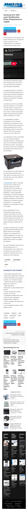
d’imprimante (6, 313)
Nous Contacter (8, 503)
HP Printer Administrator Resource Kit (22, 482)
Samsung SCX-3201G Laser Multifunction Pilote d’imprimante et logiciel (16, 411)
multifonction (13, 315)
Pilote (6, 264)
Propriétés (7, 259)
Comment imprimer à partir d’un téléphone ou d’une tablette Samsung (6, 451)
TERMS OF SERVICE (11, 506)
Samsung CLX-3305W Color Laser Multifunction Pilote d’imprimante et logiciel (21, 381)
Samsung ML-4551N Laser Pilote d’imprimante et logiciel (14, 379)
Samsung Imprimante (17, 501)
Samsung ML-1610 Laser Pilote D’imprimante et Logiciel (16, 418)
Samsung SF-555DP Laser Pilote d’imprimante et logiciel (14, 360)
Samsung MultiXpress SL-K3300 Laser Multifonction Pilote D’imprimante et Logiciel (7, 471)
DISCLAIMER (17, 505)
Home (6, 10)
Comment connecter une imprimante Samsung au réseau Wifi (14, 450)
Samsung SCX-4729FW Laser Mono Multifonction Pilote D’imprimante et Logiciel (7, 490)
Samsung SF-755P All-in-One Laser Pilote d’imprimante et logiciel (17, 403)
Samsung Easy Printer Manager (21, 467)
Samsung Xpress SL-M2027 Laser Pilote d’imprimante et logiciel (21, 361)
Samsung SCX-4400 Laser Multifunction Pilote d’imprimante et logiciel (7, 362)
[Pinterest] (5, 33)
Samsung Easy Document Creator (14, 483)
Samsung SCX (8, 183)
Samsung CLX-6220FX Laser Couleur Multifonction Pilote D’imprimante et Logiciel (11, 341)
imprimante (14, 313)
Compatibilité (16, 259)
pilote (19, 315)
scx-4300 (12, 317)
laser (20, 313)
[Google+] (18, 31)
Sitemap (19, 506)
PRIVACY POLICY (9, 505)
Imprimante (13, 10)
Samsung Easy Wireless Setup (13, 467)
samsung (6, 317)
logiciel (6, 315)
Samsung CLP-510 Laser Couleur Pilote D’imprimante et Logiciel (17, 396)
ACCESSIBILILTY (18, 503)
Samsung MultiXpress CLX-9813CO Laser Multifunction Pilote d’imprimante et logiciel (7, 382)
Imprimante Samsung (8, 25)
